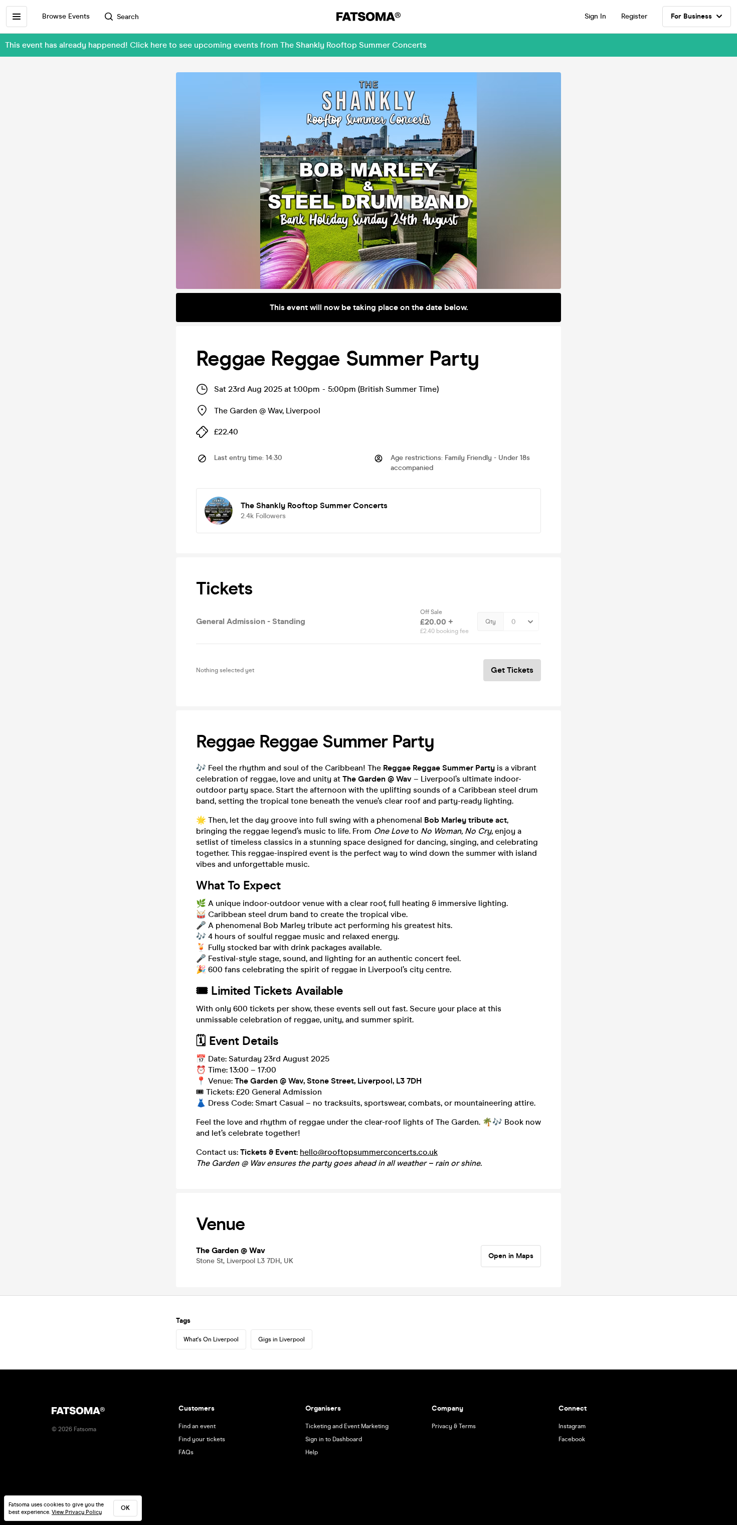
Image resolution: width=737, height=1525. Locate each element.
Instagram (572, 1426)
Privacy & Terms (454, 1426)
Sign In (595, 16)
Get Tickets (512, 670)
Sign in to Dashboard (333, 1439)
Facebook (572, 1439)
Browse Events (66, 16)
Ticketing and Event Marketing (347, 1426)
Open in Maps (510, 1256)
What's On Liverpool (211, 1339)
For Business (691, 16)
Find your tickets (201, 1439)
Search (128, 17)
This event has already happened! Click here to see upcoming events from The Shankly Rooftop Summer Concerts (216, 45)
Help (311, 1452)
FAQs (186, 1452)
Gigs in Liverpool (281, 1339)
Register (634, 16)
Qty (490, 621)
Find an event (197, 1426)
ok (125, 1507)
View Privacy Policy (77, 1512)
